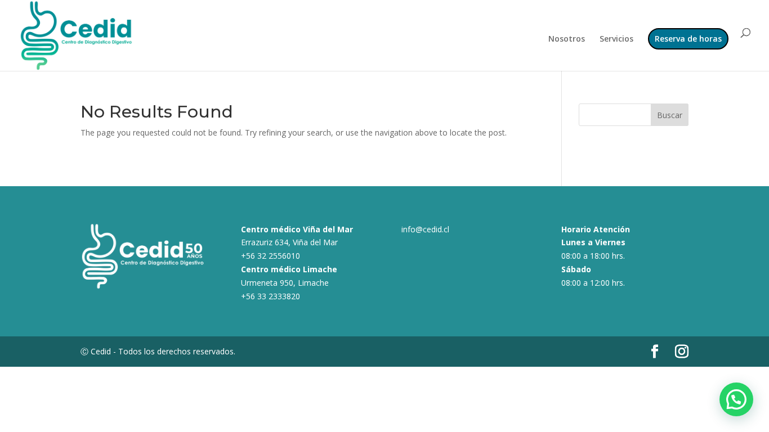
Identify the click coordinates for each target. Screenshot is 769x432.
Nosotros (566, 39)
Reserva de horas (688, 38)
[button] (736, 399)
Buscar (669, 115)
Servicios (616, 39)
